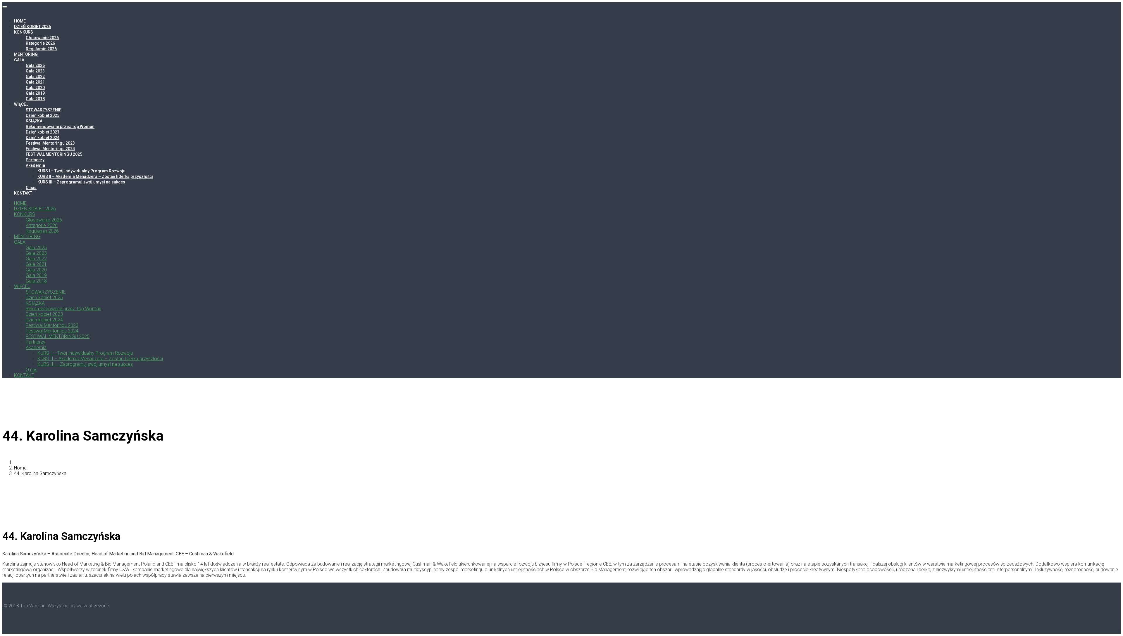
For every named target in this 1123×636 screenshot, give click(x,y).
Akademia (35, 165)
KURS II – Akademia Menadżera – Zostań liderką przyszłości (95, 176)
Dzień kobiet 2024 (42, 137)
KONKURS (23, 32)
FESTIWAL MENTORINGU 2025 (54, 154)
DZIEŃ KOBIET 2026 (32, 26)
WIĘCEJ (21, 104)
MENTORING (26, 54)
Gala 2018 (35, 98)
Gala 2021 (35, 82)
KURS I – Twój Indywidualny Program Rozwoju (81, 171)
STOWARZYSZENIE (43, 110)
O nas (31, 187)
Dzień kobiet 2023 (42, 132)
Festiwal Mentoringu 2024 (50, 148)
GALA (19, 60)
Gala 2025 (35, 65)
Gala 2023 (35, 71)
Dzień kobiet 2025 (42, 115)
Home (20, 468)
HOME (20, 21)
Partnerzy (35, 159)
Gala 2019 (35, 93)
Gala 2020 (35, 87)
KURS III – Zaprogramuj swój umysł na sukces (81, 182)
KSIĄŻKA (34, 121)
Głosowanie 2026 (42, 37)
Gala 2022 (35, 76)
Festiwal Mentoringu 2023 (50, 143)
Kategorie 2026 (40, 43)
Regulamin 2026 (41, 48)
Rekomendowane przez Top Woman (60, 126)
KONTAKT (23, 193)
